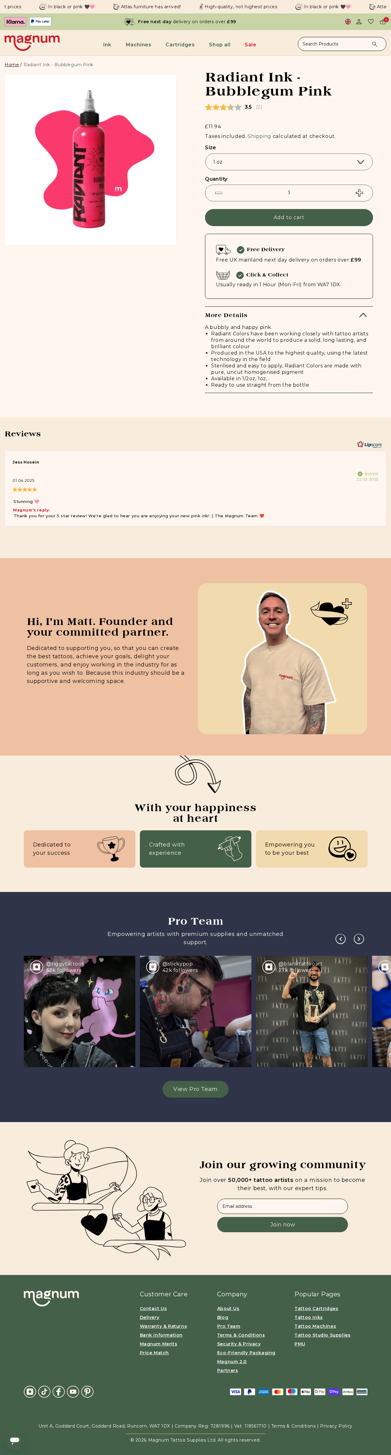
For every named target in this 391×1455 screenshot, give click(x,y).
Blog (222, 1317)
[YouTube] (73, 1391)
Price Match (154, 1353)
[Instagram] (30, 1391)
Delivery (149, 1317)
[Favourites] (371, 21)
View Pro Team (195, 1089)
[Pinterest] (87, 1391)
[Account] (359, 21)
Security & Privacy (239, 1344)
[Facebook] (59, 1391)
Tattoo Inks (308, 1317)
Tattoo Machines (315, 1326)
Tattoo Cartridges (316, 1308)
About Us (228, 1308)
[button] (108, 44)
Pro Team (228, 1326)
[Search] (375, 44)
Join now (282, 1224)
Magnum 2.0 (232, 1361)
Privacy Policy (336, 1426)
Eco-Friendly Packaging (246, 1353)
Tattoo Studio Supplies (322, 1335)
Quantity (216, 179)
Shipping (259, 136)
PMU (299, 1344)
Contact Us (153, 1308)
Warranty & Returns (163, 1326)
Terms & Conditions (241, 1335)
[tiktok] (44, 1391)
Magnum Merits (158, 1344)
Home (12, 64)
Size (210, 147)
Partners (227, 1370)
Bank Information (161, 1335)
